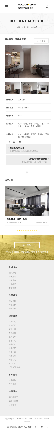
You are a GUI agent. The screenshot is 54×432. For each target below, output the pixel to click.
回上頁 (42, 41)
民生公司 (12, 344)
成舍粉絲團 (13, 397)
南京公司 (12, 359)
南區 (13, 222)
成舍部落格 (13, 400)
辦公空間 (12, 308)
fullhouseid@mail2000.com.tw (41, 427)
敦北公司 (12, 363)
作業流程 (12, 280)
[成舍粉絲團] (35, 427)
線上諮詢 (27, 245)
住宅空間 (25, 27)
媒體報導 (12, 404)
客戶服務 (12, 384)
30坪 (18, 222)
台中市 (9, 222)
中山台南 (12, 352)
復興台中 (12, 336)
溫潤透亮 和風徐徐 (15, 219)
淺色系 (39, 222)
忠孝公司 (12, 340)
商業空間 (12, 304)
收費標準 (12, 284)
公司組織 (12, 276)
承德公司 (12, 325)
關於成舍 (12, 272)
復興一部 (12, 329)
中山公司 (12, 348)
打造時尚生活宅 (17, 147)
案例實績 (12, 288)
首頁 (18, 27)
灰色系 (44, 222)
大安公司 (12, 321)
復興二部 (12, 333)
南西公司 (12, 355)
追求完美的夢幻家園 (38, 158)
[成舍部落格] (47, 427)
